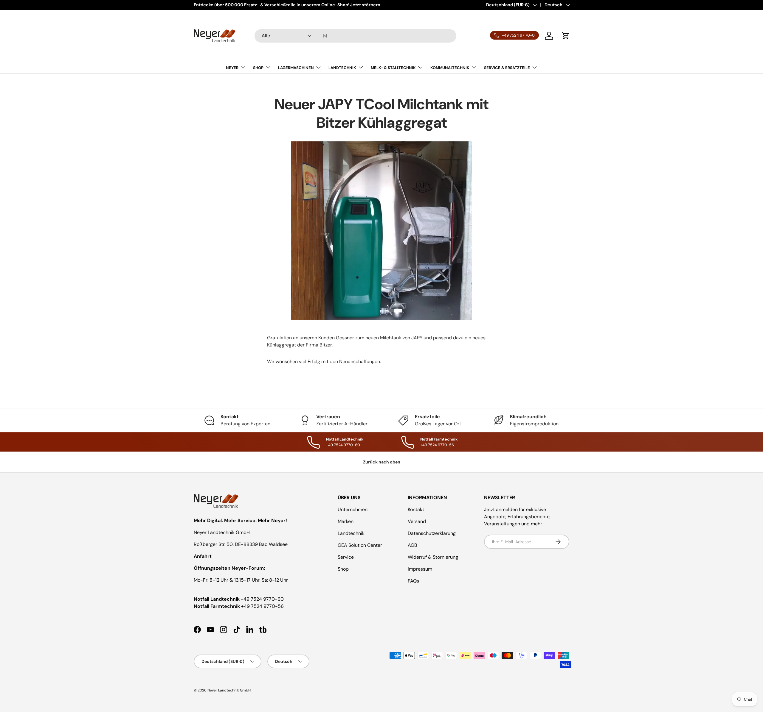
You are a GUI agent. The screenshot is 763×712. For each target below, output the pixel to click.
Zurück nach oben (381, 462)
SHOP (258, 67)
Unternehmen (352, 509)
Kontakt (416, 509)
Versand (417, 521)
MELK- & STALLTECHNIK (393, 67)
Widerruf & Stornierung (433, 557)
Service (346, 557)
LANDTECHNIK (342, 67)
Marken (345, 521)
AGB (412, 545)
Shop (343, 569)
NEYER (232, 67)
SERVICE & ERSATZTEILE (507, 67)
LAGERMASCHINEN (296, 67)
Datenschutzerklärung (432, 533)
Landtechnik (351, 533)
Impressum (420, 569)
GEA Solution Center (360, 545)
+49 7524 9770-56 (262, 606)
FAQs (413, 581)
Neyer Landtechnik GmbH (229, 690)
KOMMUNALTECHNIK (449, 67)
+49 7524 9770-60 (262, 599)
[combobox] (355, 36)
